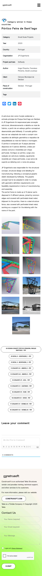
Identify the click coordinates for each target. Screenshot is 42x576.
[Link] (24, 446)
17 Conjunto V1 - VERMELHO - (21, 404)
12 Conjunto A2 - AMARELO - (21, 374)
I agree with (13, 548)
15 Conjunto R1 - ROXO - (21, 392)
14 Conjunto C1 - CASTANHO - (21, 386)
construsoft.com (13, 499)
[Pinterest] (20, 103)
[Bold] (3, 446)
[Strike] (11, 446)
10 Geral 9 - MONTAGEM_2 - (21, 362)
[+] (29, 446)
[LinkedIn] (14, 103)
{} (27, 446)
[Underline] (9, 446)
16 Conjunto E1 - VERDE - (21, 398)
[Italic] (6, 446)
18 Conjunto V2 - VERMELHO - (21, 410)
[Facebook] (4, 103)
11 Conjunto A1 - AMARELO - (21, 368)
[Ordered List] (14, 446)
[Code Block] (21, 446)
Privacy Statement (17, 548)
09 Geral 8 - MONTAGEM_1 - (21, 356)
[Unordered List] (16, 446)
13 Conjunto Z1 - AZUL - (21, 380)
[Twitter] (9, 103)
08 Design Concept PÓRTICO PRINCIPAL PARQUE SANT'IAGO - (21, 349)
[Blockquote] (19, 446)
